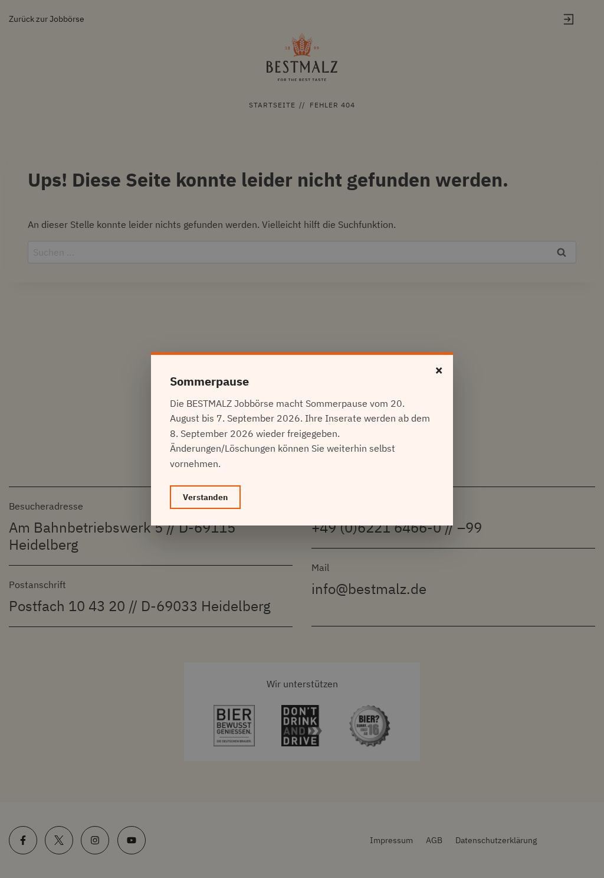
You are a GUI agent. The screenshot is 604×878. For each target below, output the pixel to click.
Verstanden (205, 497)
